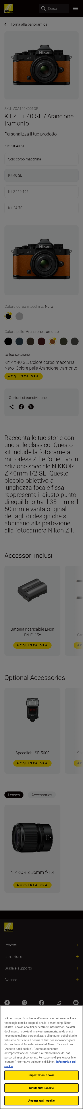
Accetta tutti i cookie (41, 1101)
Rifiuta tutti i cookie (41, 1088)
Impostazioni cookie (41, 1075)
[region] (41, 1057)
